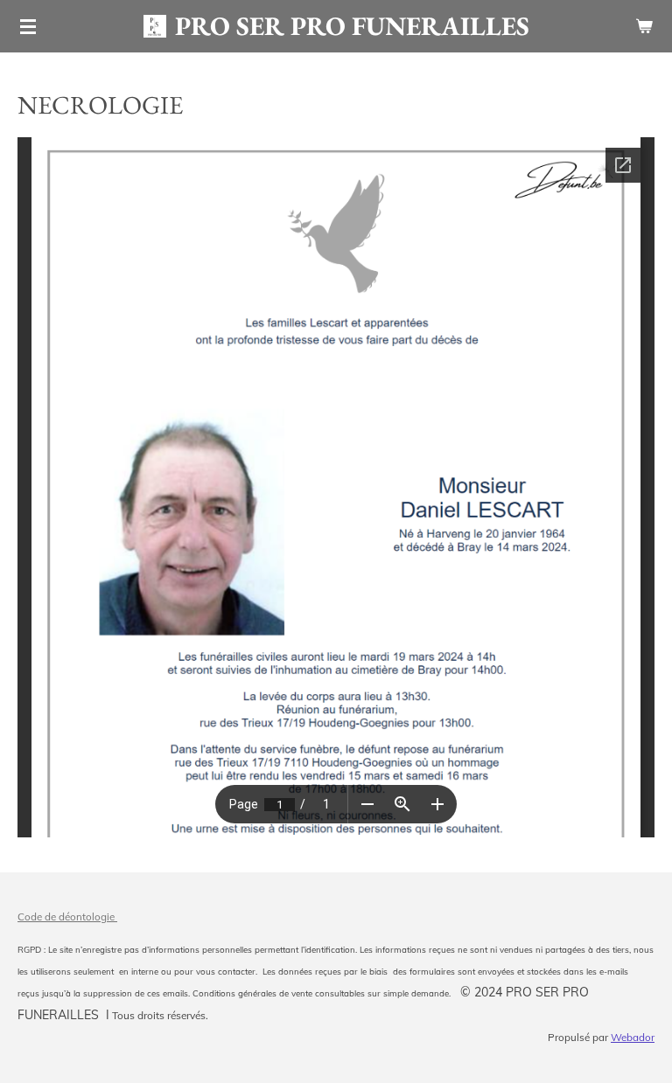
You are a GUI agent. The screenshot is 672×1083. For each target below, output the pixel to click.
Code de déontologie (67, 916)
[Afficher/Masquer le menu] (28, 26)
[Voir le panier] (644, 26)
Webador (632, 1037)
